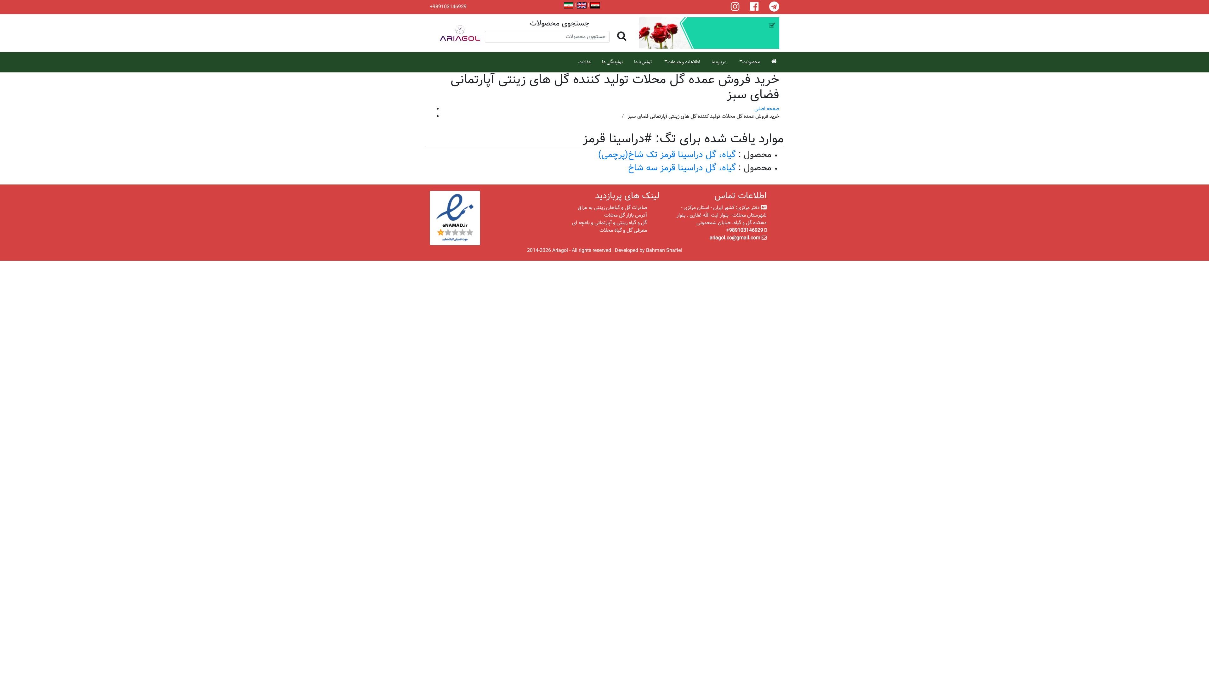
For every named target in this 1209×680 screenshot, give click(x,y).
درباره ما (719, 62)
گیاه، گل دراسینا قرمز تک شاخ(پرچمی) (667, 155)
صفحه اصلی (766, 109)
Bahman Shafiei (664, 250)
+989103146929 (448, 7)
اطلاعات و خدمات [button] (683, 62)
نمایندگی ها (612, 62)
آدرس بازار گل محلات (625, 215)
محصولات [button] (751, 62)
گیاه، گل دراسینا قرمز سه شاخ (682, 168)
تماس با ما (643, 62)
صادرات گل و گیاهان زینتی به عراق (612, 208)
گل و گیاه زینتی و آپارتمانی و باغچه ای (609, 223)
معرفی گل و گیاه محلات (623, 230)
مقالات (584, 62)
